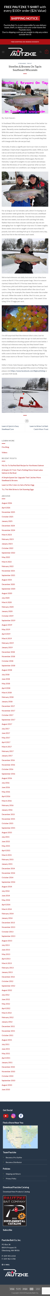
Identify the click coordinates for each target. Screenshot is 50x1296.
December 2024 (8, 525)
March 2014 (7, 909)
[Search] (40, 52)
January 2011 (7, 1062)
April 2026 (6, 507)
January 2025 (7, 521)
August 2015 (7, 832)
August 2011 (7, 1040)
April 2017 (6, 742)
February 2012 (7, 1017)
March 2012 (7, 1013)
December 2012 (8, 977)
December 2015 (8, 814)
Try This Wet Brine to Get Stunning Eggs (18, 489)
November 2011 (8, 1031)
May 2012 (6, 1004)
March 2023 (7, 534)
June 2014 (6, 895)
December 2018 (8, 652)
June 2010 (6, 1089)
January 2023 (7, 544)
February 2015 (7, 859)
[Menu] (3, 52)
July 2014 (5, 891)
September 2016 (8, 774)
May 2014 (6, 900)
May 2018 (6, 683)
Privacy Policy (11, 1179)
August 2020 (7, 593)
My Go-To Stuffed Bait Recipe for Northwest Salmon (23, 465)
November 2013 (8, 927)
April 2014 (6, 904)
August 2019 (7, 625)
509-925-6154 (10, 1256)
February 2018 (7, 697)
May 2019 (6, 629)
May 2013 (6, 954)
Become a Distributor (14, 1162)
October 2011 (7, 1035)
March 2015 (7, 855)
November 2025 (8, 512)
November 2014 (8, 873)
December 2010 (8, 1067)
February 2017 (7, 751)
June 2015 (6, 841)
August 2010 (7, 1085)
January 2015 (7, 864)
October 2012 (7, 981)
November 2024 (8, 530)
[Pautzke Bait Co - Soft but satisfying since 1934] (22, 51)
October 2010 (7, 1076)
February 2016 (7, 805)
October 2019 (7, 616)
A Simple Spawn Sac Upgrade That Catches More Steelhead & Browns (21, 479)
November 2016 (8, 765)
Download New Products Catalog (16, 1191)
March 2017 (7, 746)
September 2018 (8, 665)
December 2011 (8, 1026)
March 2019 (7, 638)
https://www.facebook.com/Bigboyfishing (28, 371)
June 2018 (6, 679)
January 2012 (7, 1022)
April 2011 (6, 1058)
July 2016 (5, 783)
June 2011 (6, 1049)
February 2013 (7, 968)
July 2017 (5, 728)
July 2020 (5, 598)
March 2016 (7, 801)
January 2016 (7, 810)
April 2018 (6, 688)
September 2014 (8, 882)
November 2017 (8, 710)
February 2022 (7, 566)
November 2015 (8, 819)
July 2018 (5, 674)
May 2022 (6, 557)
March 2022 (7, 562)
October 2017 (7, 715)
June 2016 (6, 787)
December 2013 (8, 922)
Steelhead (22, 63)
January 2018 (7, 701)
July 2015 (5, 837)
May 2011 (6, 1053)
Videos (4, 452)
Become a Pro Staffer (14, 1158)
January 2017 (7, 755)
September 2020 (8, 589)
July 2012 (5, 995)
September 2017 (8, 719)
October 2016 (7, 769)
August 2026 (7, 503)
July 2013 (5, 945)
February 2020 (7, 607)
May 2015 (6, 846)
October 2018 (7, 661)
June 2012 (6, 999)
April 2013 (6, 959)
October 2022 (7, 548)
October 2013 (7, 932)
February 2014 (7, 913)
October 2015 (7, 823)
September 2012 (8, 986)
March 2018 (7, 692)
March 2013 (7, 963)
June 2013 (6, 950)
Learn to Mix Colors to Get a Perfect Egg (18, 485)
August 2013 (7, 941)
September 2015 (8, 828)
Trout (29, 63)
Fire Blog (5, 447)
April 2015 (6, 850)
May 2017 (6, 737)
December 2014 (8, 868)
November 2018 (8, 656)
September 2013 (8, 936)
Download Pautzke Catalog (16, 1187)
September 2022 (8, 553)
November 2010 (8, 1071)
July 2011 (5, 1044)
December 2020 (8, 584)
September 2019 (8, 620)
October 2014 (7, 877)
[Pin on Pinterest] (27, 421)
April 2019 (6, 634)
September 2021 (8, 575)
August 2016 (7, 778)
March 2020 (7, 602)
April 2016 (6, 796)
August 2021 (7, 580)
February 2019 (7, 643)
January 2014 (7, 918)
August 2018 (7, 670)
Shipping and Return (13, 1174)
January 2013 (7, 972)
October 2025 (7, 516)
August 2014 (7, 886)
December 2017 (8, 706)
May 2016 (6, 792)
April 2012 (6, 1008)
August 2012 (7, 990)
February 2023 (7, 539)
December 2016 (8, 760)
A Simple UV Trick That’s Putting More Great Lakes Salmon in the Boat (22, 471)
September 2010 (8, 1080)
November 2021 (8, 571)
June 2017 (6, 733)
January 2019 (7, 647)
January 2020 (7, 611)
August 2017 (7, 724)
